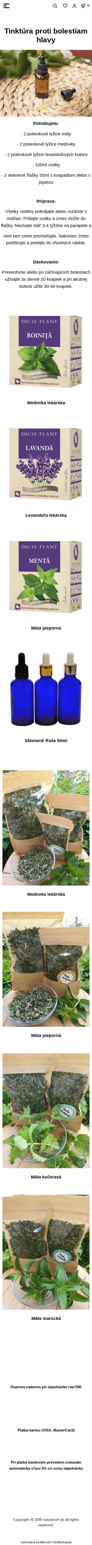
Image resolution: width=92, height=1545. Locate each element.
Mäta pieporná (46, 628)
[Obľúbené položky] (65, 6)
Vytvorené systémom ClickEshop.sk (46, 1542)
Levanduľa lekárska (46, 515)
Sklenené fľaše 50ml (46, 740)
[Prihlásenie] (74, 6)
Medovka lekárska (46, 402)
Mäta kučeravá (46, 1177)
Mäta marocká (46, 1318)
